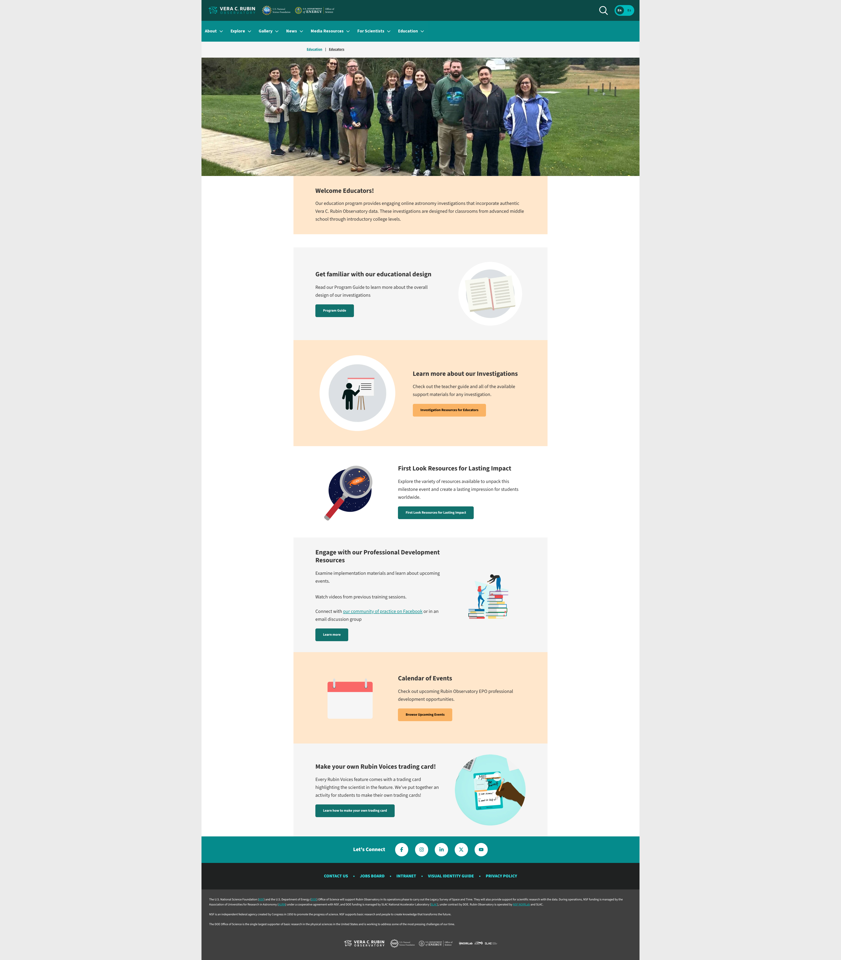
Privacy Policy (501, 876)
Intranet (406, 876)
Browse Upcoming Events (425, 714)
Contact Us (336, 876)
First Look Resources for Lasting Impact (436, 512)
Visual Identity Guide (451, 876)
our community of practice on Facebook (382, 611)
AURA (281, 904)
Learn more (332, 634)
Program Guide (334, 310)
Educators (336, 49)
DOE (314, 899)
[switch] (624, 10)
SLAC (434, 904)
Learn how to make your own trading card (355, 810)
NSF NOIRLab (521, 904)
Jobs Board (372, 876)
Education (314, 49)
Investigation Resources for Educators (449, 410)
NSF (261, 899)
